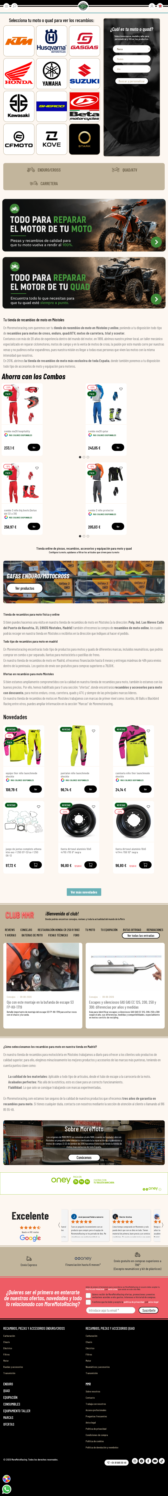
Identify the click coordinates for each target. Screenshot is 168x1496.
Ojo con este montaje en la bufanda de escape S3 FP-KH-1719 (40, 1004)
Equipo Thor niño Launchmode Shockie (21, 774)
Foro (76, 935)
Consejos (26, 930)
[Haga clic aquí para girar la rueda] (6, 1478)
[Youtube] (155, 1461)
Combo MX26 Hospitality (17, 431)
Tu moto (90, 930)
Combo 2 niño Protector (101, 510)
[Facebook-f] (148, 1461)
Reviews (10, 930)
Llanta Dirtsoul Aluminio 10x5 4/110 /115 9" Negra (76, 850)
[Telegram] (142, 1461)
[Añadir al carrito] (35, 864)
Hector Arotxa (84, 1217)
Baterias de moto (32, 935)
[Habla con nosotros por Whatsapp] (6, 1489)
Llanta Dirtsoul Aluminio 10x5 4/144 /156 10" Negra (131, 850)
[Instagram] (135, 1461)
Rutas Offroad (132, 930)
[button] (44, 170)
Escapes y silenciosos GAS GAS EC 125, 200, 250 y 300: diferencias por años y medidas (122, 1004)
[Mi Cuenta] (152, 6)
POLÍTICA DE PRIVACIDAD (95, 1289)
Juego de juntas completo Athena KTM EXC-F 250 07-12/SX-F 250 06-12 (23, 852)
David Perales (125, 1217)
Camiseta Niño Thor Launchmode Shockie (133, 774)
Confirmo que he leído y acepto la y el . (125, 1301)
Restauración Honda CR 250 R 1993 (59, 930)
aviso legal (153, 1301)
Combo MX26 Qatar (98, 431)
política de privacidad (134, 1301)
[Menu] (6, 6)
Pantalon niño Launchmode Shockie (75, 774)
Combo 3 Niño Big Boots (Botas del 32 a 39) (20, 512)
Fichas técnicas (58, 935)
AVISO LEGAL (113, 1289)
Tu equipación (109, 930)
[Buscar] (14, 6)
